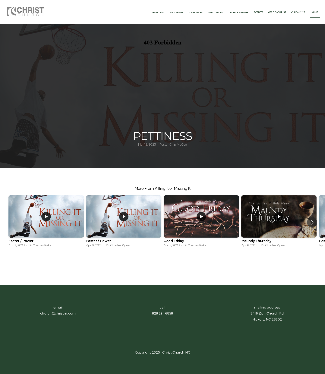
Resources (215, 12)
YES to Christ (277, 12)
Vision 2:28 (298, 12)
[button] (312, 222)
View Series (162, 260)
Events (258, 12)
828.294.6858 (162, 313)
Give (315, 12)
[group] (46, 222)
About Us (157, 12)
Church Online (238, 12)
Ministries (195, 12)
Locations (176, 12)
